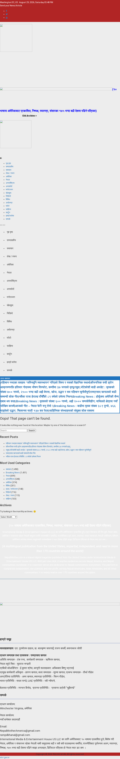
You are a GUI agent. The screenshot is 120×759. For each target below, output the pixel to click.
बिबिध (8, 199)
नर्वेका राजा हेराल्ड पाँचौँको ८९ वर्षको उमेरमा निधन (45, 396)
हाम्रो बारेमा (10, 215)
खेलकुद (8, 193)
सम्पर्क (8, 219)
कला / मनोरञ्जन (12, 489)
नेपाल (8, 180)
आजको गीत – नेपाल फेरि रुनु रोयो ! (34, 406)
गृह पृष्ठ (8, 163)
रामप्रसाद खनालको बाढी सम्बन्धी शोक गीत (21, 453)
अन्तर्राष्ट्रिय (10, 183)
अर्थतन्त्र (9, 202)
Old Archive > (29, 115)
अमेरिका (9, 176)
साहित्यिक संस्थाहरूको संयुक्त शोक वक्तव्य (71, 410)
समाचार (8, 170)
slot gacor (5, 757)
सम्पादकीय (9, 166)
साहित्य (8, 209)
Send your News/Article (11, 5)
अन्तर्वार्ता (9, 186)
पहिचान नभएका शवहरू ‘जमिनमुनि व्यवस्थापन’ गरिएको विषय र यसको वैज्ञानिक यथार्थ (45, 382)
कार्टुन (8, 212)
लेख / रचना (10, 173)
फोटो (7, 206)
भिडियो (8, 196)
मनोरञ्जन (9, 189)
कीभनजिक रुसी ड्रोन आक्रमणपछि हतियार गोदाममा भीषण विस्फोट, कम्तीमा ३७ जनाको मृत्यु (38, 446)
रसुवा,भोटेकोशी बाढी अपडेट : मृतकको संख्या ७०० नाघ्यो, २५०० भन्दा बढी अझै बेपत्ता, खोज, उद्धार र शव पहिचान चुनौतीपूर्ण (48, 450)
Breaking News (13, 472)
